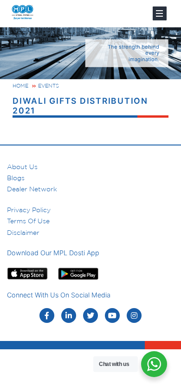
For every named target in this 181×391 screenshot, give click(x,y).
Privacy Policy (29, 210)
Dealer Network (32, 189)
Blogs (16, 178)
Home (20, 85)
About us (22, 167)
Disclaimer (23, 232)
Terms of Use (28, 221)
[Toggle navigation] (159, 13)
